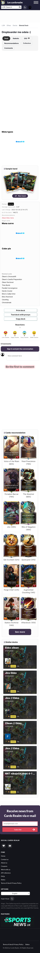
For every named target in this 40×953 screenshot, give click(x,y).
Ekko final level (7, 297)
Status (3, 879)
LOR (3, 25)
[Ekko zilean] (7, 666)
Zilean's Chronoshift (9, 276)
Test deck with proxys (20, 315)
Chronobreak (6, 302)
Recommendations (11, 43)
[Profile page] (30, 7)
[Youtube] (10, 846)
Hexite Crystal (7, 291)
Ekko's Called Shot (8, 294)
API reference (6, 873)
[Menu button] (36, 4)
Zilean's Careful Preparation (12, 279)
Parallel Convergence (9, 288)
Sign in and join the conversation (20, 349)
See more (20, 632)
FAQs (3, 876)
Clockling (5, 300)
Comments (8, 48)
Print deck (20, 310)
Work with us (5, 869)
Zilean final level (7, 282)
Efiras (9, 25)
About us (4, 863)
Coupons (4, 866)
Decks (15, 25)
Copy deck (20, 319)
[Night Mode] (25, 7)
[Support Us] (4, 846)
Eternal (10, 204)
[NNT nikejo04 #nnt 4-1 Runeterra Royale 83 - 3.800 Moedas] (7, 791)
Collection (27, 43)
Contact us (4, 859)
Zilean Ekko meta (8, 218)
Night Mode (5, 898)
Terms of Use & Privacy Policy (11, 883)
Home (3, 856)
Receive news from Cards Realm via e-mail (20, 813)
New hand (22, 196)
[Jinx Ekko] (7, 691)
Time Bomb (6, 285)
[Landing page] (3, 2)
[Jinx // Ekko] (7, 716)
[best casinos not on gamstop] (17, 921)
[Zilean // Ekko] (7, 741)
